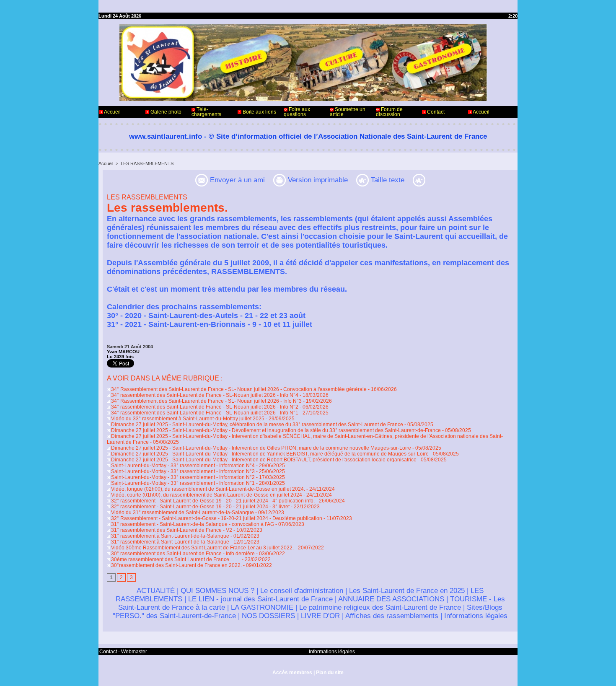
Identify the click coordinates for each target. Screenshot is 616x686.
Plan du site (330, 673)
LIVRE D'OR (320, 616)
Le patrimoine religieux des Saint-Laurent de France (380, 607)
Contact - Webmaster (123, 652)
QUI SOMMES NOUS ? (217, 591)
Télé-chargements (206, 111)
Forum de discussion (389, 111)
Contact (435, 112)
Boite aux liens (258, 112)
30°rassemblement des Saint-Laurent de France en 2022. (176, 565)
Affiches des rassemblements (391, 616)
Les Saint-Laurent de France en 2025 (407, 591)
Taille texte (386, 180)
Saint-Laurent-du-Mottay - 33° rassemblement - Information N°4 (182, 466)
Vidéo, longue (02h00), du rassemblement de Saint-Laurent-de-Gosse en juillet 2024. (207, 489)
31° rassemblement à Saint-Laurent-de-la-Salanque (169, 536)
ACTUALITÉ (156, 591)
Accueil (112, 112)
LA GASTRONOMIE (262, 607)
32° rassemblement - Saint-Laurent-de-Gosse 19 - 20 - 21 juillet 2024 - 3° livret (200, 507)
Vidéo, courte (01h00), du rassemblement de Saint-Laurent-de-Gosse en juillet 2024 (206, 495)
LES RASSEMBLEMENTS (147, 163)
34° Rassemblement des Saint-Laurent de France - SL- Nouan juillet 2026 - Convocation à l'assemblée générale (238, 389)
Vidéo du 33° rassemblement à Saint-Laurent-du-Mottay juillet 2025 (187, 419)
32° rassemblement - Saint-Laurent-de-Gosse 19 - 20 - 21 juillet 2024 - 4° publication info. (213, 501)
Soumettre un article (347, 111)
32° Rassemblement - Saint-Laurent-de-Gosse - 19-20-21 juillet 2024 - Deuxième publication (216, 518)
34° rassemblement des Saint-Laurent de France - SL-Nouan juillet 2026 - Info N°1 (204, 413)
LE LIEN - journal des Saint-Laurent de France (260, 599)
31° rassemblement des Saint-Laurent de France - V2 (171, 530)
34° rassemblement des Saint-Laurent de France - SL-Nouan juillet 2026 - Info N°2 (204, 407)
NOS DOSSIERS (268, 616)
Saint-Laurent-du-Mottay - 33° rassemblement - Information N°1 (182, 483)
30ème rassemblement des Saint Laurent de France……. (175, 559)
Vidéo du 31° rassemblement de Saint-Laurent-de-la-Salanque (182, 512)
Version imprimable (317, 180)
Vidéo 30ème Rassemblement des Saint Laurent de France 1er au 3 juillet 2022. (202, 548)
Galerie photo (165, 112)
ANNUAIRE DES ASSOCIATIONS (391, 599)
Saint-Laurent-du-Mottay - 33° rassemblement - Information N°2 (182, 477)
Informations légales (475, 616)
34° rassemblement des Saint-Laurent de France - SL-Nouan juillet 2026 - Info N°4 (204, 395)
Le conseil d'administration (301, 591)
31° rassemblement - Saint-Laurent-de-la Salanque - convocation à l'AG (192, 524)
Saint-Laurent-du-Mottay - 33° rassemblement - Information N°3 (182, 471)
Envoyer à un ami (236, 180)
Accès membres (292, 673)
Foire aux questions (297, 111)
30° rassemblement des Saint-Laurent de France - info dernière (182, 554)
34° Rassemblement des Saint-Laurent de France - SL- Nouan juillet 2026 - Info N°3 (206, 401)
